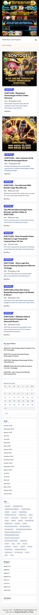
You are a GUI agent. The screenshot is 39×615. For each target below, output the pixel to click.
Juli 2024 (6, 473)
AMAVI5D (7, 512)
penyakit (7, 543)
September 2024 (9, 466)
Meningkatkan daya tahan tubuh (23, 529)
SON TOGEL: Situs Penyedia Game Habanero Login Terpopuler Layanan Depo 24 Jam (19, 238)
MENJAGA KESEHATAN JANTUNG (12, 532)
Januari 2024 (8, 494)
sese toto (25, 543)
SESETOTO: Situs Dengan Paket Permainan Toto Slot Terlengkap (19, 349)
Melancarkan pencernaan (11, 526)
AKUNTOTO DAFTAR (17, 506)
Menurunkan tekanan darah (11, 540)
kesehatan (17, 523)
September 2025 (9, 429)
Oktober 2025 (8, 425)
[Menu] (36, 39)
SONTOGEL (9, 89)
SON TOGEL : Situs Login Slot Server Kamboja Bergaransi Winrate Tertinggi (19, 265)
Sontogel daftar (8, 549)
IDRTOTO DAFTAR (29, 520)
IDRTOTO (14, 520)
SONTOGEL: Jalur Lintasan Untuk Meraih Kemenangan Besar (17, 373)
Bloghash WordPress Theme (24, 612)
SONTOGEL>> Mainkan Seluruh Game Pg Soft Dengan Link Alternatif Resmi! (17, 319)
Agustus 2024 (8, 470)
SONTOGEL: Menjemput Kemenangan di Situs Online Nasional (16, 95)
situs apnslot (8, 546)
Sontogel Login (8, 552)
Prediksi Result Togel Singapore (11, 39)
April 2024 (7, 483)
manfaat (25, 523)
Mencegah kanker (9, 529)
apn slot (7, 517)
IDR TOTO (20, 520)
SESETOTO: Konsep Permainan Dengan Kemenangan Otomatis (16, 355)
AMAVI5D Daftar (23, 512)
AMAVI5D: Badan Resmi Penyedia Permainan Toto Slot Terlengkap (18, 367)
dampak (7, 520)
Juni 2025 (6, 439)
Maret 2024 (7, 487)
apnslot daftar (14, 517)
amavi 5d (14, 512)
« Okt (6, 413)
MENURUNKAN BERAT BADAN (12, 535)
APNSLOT (7, 573)
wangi (11, 555)
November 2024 (8, 459)
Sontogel (22, 546)
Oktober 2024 (8, 463)
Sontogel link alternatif (20, 549)
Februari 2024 (8, 490)
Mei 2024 (6, 480)
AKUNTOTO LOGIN (25, 509)
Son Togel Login (18, 552)
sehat (18, 543)
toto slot (27, 552)
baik (31, 517)
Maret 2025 (7, 446)
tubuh (6, 555)
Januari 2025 (8, 453)
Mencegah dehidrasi (25, 526)
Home (3, 45)
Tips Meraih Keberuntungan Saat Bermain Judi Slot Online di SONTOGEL (18, 212)
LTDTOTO (7, 583)
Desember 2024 (8, 456)
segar (13, 543)
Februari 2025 (8, 449)
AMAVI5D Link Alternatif (10, 515)
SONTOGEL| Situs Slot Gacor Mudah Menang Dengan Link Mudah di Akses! (19, 292)
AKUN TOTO (7, 506)
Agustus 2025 (8, 432)
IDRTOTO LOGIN (8, 523)
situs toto (15, 546)
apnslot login (24, 517)
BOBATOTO (7, 576)
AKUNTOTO (7, 566)
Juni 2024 (7, 477)
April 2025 (7, 442)
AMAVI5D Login (22, 515)
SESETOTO (7, 587)
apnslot (30, 515)
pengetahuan (23, 540)
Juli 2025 (6, 436)
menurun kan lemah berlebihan (12, 538)
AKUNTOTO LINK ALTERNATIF (12, 509)
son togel (29, 546)
